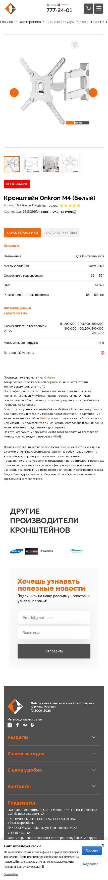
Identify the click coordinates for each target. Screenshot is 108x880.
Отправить (54, 651)
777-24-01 (59, 10)
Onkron (49, 377)
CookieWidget (11, 874)
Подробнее (90, 864)
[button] (14, 93)
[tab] (22, 232)
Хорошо (92, 850)
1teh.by (45, 418)
